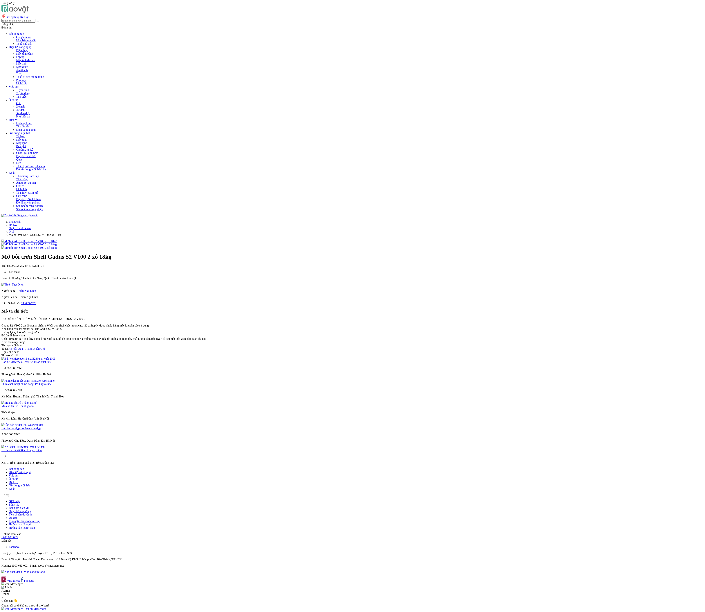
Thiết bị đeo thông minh (30, 76)
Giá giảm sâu (23, 37)
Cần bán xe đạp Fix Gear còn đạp (21, 428)
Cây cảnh (21, 195)
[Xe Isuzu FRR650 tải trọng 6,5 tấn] (23, 446)
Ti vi (18, 73)
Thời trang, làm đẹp (27, 176)
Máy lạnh (21, 142)
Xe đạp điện (23, 113)
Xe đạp (20, 109)
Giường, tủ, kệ (24, 149)
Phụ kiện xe (23, 116)
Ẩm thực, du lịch (26, 182)
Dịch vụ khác (24, 123)
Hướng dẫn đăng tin (20, 524)
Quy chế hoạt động (20, 511)
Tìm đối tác (22, 126)
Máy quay (22, 66)
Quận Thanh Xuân (20, 228)
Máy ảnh (21, 63)
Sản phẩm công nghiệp (29, 205)
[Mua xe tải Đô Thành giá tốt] (19, 402)
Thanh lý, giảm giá (27, 192)
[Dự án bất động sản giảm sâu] (19, 215)
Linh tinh (21, 189)
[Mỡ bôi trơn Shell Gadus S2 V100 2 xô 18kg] (29, 241)
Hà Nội (13, 224)
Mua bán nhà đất (26, 40)
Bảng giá (14, 504)
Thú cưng (22, 179)
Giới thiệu (14, 501)
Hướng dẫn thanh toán (22, 527)
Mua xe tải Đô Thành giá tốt (17, 406)
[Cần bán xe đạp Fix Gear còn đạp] (22, 424)
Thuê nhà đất (23, 43)
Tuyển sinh (22, 90)
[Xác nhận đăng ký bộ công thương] (23, 571)
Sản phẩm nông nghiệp (29, 209)
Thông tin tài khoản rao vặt (24, 521)
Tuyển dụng (23, 93)
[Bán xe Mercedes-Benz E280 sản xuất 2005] (28, 358)
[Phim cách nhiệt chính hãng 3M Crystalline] (28, 380)
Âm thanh (22, 70)
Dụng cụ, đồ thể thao (28, 199)
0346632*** (28, 303)
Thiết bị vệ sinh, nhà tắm (30, 166)
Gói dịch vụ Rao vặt (17, 17)
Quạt (19, 159)
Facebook (14, 546)
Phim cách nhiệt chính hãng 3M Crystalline (26, 384)
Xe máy (20, 106)
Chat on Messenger (34, 608)
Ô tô (18, 103)
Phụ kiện (21, 80)
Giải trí (20, 186)
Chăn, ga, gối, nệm (27, 152)
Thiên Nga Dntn (26, 290)
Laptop (20, 56)
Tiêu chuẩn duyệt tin (20, 514)
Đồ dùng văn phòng (27, 202)
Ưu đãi (13, 517)
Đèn (18, 162)
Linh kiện (21, 83)
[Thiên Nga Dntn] (12, 284)
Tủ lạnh (20, 136)
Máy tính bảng (24, 53)
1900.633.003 (9, 537)
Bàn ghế (21, 146)
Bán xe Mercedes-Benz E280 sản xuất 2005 (27, 361)
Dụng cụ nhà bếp (26, 156)
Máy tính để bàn (25, 60)
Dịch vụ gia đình (26, 129)
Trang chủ (15, 221)
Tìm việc (21, 96)
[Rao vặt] (15, 12)
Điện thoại (22, 50)
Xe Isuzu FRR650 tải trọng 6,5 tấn (21, 450)
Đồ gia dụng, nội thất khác (31, 169)
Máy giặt (21, 139)
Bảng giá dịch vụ (19, 507)
